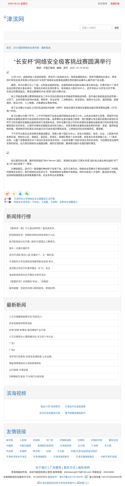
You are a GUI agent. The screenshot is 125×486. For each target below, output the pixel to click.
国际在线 (113, 440)
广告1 (12, 343)
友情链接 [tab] (16, 431)
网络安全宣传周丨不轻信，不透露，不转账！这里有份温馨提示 (46, 201)
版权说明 (84, 467)
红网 (48, 451)
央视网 (36, 440)
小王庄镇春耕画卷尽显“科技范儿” (26, 316)
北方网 (81, 445)
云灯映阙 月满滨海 (18, 369)
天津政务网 (65, 445)
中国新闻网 (65, 440)
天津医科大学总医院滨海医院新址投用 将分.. (31, 261)
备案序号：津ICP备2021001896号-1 (66, 476)
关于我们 (41, 467)
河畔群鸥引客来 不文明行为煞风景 (26, 376)
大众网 (60, 451)
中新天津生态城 (109, 456)
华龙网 (9, 451)
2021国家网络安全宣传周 (26, 47)
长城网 (23, 451)
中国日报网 (25, 445)
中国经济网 (96, 440)
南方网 (36, 451)
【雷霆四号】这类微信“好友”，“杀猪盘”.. (29, 281)
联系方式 (70, 467)
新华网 (9, 440)
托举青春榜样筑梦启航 (20, 323)
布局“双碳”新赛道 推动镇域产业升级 (27, 329)
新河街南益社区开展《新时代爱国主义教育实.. (32, 241)
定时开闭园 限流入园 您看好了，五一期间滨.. (32, 254)
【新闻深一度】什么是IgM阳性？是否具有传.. (32, 228)
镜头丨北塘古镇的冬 (19, 248)
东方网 (107, 445)
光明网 (80, 440)
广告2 (12, 349)
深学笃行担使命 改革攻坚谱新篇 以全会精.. (31, 356)
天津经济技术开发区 (16, 456)
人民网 (23, 440)
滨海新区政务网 (45, 445)
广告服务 (55, 467)
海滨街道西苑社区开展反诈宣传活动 (27, 274)
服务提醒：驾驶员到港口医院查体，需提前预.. (32, 288)
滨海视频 (16, 392)
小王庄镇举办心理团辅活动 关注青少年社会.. (31, 336)
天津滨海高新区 (61, 456)
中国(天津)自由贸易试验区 (84, 451)
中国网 (9, 445)
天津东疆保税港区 (85, 456)
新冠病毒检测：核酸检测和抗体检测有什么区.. (32, 234)
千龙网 (94, 445)
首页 (9, 47)
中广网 (49, 440)
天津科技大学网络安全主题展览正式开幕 (34, 198)
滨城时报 (114, 3)
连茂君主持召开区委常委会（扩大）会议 (29, 268)
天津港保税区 (40, 456)
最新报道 (45, 47)
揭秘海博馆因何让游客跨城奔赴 (25, 363)
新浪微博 (102, 3)
